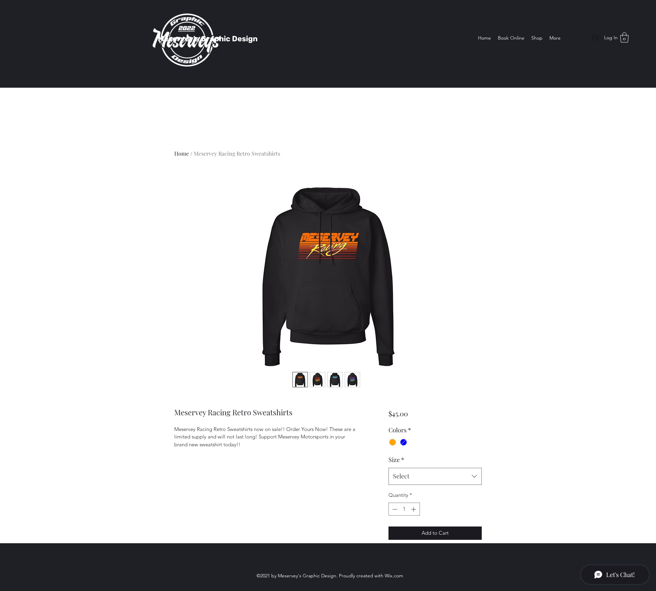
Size (396, 460)
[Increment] (414, 509)
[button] (624, 37)
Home (181, 153)
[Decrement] (394, 509)
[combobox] (435, 476)
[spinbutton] (404, 509)
